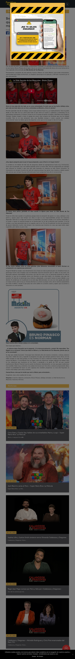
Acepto (34, 656)
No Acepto (40, 656)
